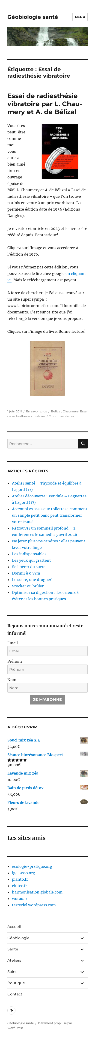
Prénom (14, 661)
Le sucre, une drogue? (32, 579)
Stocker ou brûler (28, 586)
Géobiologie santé (32, 17)
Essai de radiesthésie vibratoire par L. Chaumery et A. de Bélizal (44, 104)
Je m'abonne (47, 699)
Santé (12, 949)
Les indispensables (29, 554)
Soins (12, 971)
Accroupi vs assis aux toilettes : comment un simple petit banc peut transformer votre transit (49, 515)
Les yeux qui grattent (31, 560)
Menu (80, 17)
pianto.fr (20, 879)
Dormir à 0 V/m (26, 573)
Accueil (14, 926)
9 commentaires (61, 416)
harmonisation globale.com (37, 892)
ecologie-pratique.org (32, 866)
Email (12, 643)
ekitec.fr (19, 885)
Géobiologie (18, 938)
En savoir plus (36, 411)
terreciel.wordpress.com (34, 905)
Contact (14, 994)
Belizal (56, 411)
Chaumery (71, 411)
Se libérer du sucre (28, 566)
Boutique (16, 983)
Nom (11, 679)
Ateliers (14, 960)
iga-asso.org (23, 873)
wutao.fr (19, 898)
